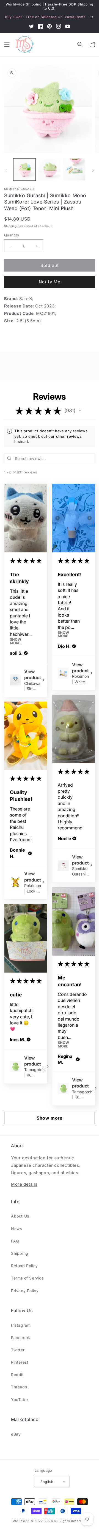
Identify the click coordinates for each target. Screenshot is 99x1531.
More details (24, 1184)
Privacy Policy (24, 1290)
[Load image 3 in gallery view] (74, 169)
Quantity (11, 235)
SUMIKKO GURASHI (19, 188)
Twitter (17, 1350)
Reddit (17, 1374)
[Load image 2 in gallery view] (49, 169)
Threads (19, 1387)
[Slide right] (93, 171)
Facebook (20, 1337)
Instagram (21, 1325)
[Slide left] (6, 171)
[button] (7, 44)
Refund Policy (24, 1265)
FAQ (15, 1241)
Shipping (10, 226)
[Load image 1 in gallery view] (24, 169)
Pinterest (19, 1362)
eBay (16, 1434)
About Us (20, 1216)
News (16, 1228)
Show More (15, 641)
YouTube (19, 1399)
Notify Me (50, 281)
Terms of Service (27, 1278)
